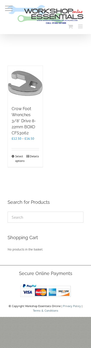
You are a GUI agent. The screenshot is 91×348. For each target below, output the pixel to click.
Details (34, 156)
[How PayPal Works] (45, 284)
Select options (20, 158)
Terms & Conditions (45, 310)
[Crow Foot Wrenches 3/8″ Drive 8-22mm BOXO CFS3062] (25, 83)
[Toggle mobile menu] (80, 26)
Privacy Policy (72, 306)
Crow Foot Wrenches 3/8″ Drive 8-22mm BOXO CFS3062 (24, 120)
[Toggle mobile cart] (70, 26)
